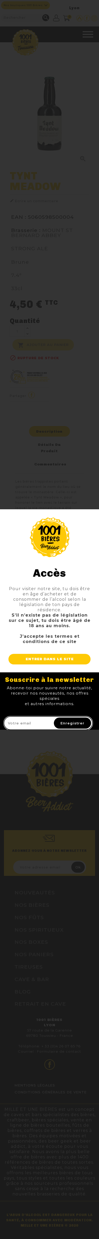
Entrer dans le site (50, 659)
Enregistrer (72, 723)
